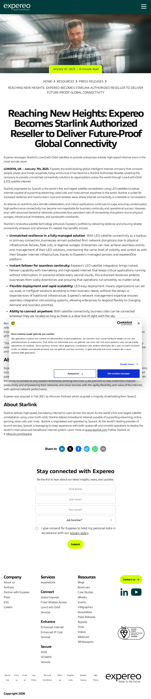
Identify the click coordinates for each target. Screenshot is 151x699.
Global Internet (50, 597)
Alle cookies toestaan (118, 373)
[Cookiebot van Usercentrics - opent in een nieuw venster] (119, 323)
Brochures (84, 587)
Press (7, 597)
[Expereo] (17, 7)
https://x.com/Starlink (19, 434)
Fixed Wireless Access (54, 602)
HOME (47, 81)
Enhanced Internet (52, 627)
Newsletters (85, 612)
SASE (44, 652)
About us (9, 582)
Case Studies (85, 592)
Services (45, 612)
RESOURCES (65, 81)
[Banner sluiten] (139, 323)
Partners (9, 587)
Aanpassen (73, 373)
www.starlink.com (96, 429)
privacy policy (79, 533)
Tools (81, 626)
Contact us (129, 579)
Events (82, 602)
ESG (6, 602)
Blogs (81, 582)
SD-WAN (46, 657)
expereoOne (48, 582)
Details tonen (127, 364)
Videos (82, 631)
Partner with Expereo (16, 592)
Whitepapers (85, 641)
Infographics (85, 607)
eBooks (82, 597)
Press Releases (91, 81)
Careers (8, 607)
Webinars (83, 636)
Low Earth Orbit (50, 607)
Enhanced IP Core (51, 632)
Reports (82, 622)
